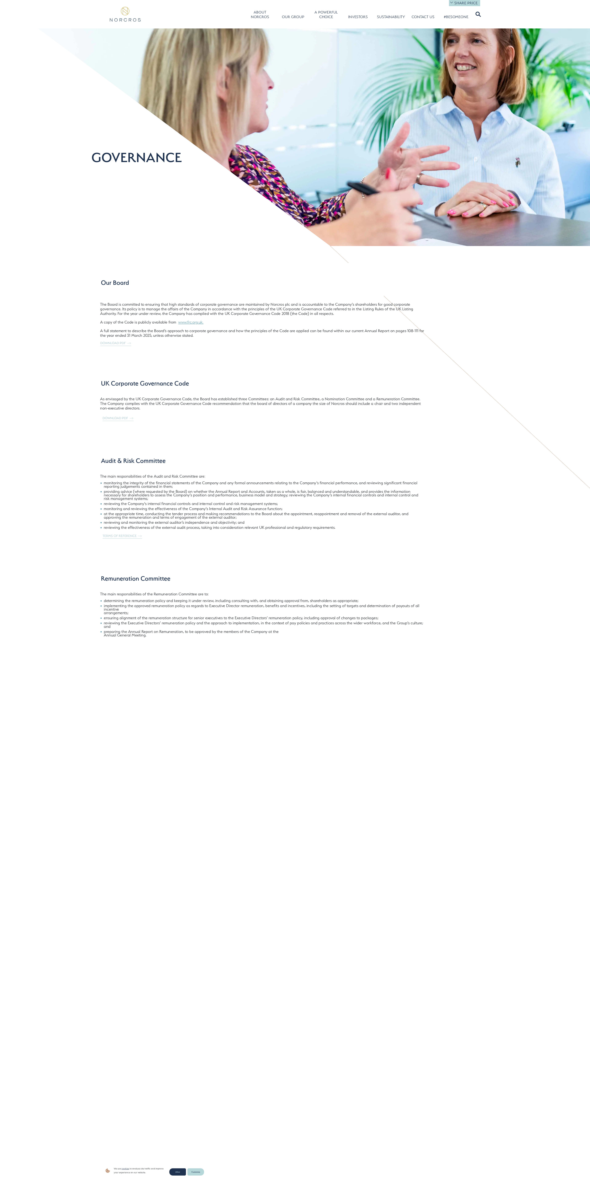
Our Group (293, 17)
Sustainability (389, 17)
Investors (358, 17)
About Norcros (260, 14)
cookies (125, 1168)
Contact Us (423, 17)
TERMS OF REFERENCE (120, 536)
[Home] (125, 14)
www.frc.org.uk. (190, 322)
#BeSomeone (456, 17)
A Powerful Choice (326, 14)
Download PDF (113, 343)
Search (477, 14)
